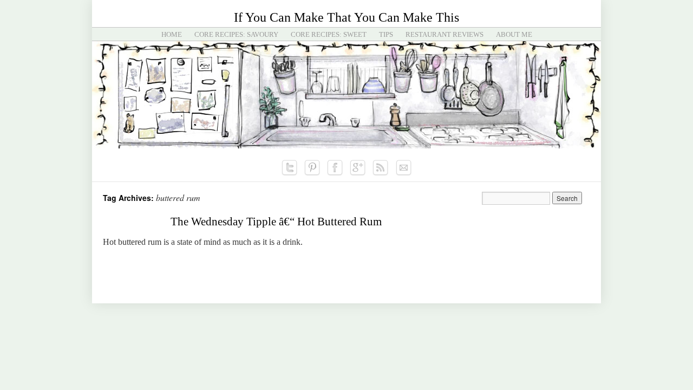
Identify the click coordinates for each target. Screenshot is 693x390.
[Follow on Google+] (357, 168)
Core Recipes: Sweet (329, 34)
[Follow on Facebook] (335, 168)
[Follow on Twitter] (289, 168)
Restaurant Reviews (444, 34)
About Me (514, 34)
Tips (386, 34)
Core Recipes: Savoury (236, 34)
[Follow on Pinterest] (312, 168)
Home (171, 34)
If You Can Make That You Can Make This (346, 17)
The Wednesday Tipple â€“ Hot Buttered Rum (276, 221)
